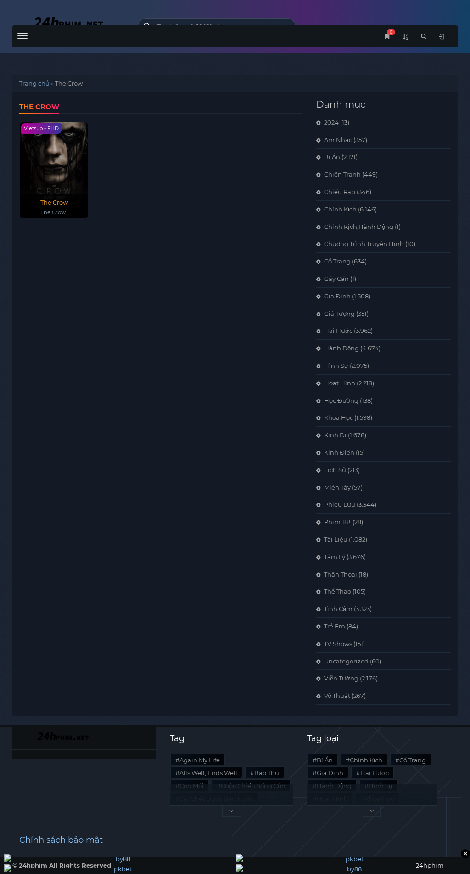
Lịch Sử (335, 470)
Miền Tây (337, 487)
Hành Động (341, 348)
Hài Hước (338, 330)
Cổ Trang (337, 261)
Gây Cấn (336, 278)
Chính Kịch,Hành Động (358, 226)
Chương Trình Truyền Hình (364, 243)
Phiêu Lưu (339, 504)
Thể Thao (337, 591)
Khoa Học (338, 417)
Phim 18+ (337, 522)
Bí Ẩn (332, 156)
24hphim (68, 24)
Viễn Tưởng (341, 678)
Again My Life (199, 760)
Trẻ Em (334, 626)
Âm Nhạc (338, 139)
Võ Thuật (337, 695)
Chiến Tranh (342, 174)
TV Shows (338, 643)
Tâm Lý (334, 556)
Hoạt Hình (339, 383)
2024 (331, 122)
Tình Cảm (338, 608)
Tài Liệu (335, 539)
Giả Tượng (339, 313)
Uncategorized (346, 661)
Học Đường (341, 400)
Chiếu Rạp (339, 191)
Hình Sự (336, 365)
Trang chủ (34, 83)
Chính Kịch (340, 209)
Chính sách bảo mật (61, 840)
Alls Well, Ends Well (208, 773)
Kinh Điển (339, 452)
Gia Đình (337, 296)
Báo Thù (266, 773)
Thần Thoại (340, 574)
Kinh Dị (335, 435)
